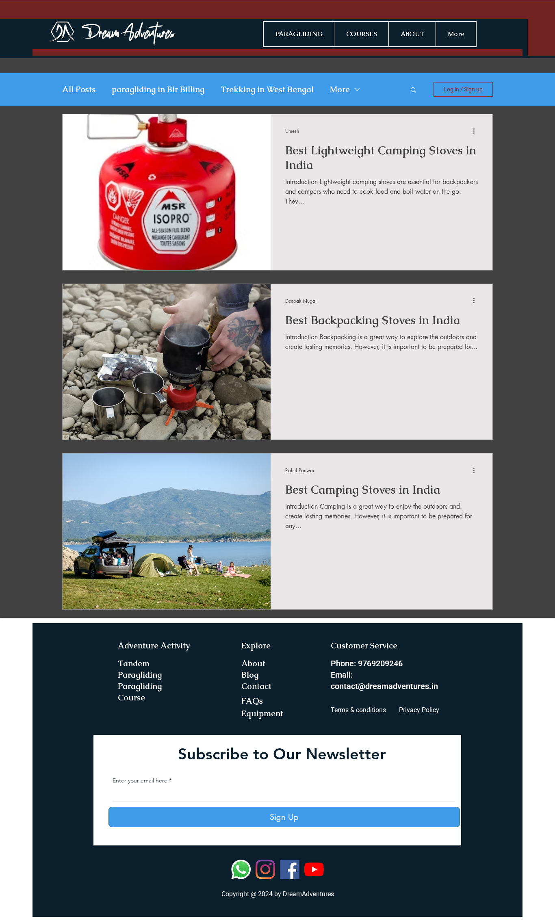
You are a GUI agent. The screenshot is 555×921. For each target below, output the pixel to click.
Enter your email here (140, 780)
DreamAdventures (308, 894)
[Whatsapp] (241, 869)
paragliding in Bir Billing (158, 90)
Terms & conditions (358, 710)
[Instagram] (265, 869)
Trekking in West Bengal (267, 90)
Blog (249, 675)
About (253, 663)
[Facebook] (289, 869)
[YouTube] (314, 869)
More (340, 90)
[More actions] (476, 131)
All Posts (78, 90)
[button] (413, 90)
